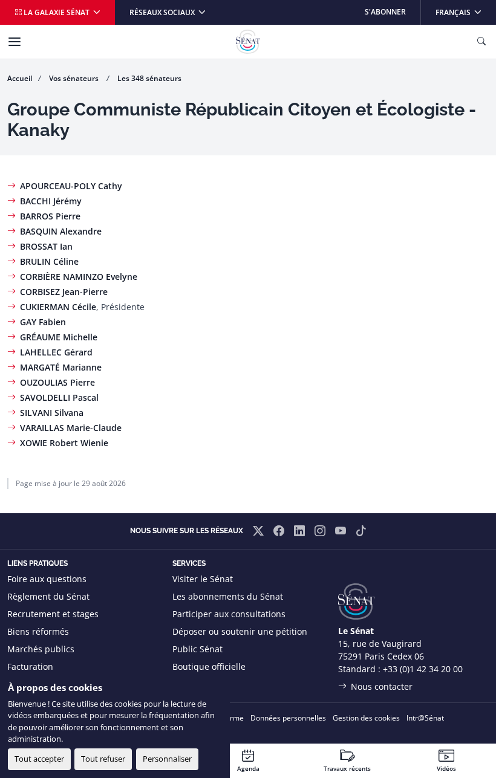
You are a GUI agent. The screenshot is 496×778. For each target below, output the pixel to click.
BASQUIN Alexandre (61, 231)
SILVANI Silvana (51, 412)
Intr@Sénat (425, 718)
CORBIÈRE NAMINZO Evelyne (78, 276)
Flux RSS (189, 684)
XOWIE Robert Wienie (64, 443)
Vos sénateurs (74, 78)
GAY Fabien (43, 322)
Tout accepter (39, 758)
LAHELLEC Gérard (56, 352)
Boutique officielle (209, 666)
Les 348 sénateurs (149, 78)
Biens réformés (38, 631)
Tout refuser (103, 758)
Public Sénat (197, 649)
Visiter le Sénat (202, 579)
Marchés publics (40, 649)
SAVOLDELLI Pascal (59, 397)
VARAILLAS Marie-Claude (71, 427)
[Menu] (14, 42)
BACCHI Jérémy (51, 201)
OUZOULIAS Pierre (57, 382)
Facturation (30, 666)
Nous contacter (382, 686)
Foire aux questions (46, 579)
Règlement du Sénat (48, 596)
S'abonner (385, 12)
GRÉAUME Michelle (58, 337)
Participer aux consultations (229, 614)
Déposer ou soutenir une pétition (239, 631)
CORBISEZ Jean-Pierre (64, 291)
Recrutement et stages (53, 614)
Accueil (19, 78)
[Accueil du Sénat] (248, 42)
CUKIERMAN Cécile (58, 307)
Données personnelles (288, 718)
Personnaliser (167, 758)
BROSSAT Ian (46, 246)
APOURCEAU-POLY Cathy (71, 186)
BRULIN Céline (49, 261)
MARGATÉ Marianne (61, 367)
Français (465, 12)
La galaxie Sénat (56, 12)
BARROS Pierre (50, 216)
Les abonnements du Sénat (227, 596)
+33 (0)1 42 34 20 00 (423, 669)
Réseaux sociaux (163, 12)
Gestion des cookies (366, 718)
